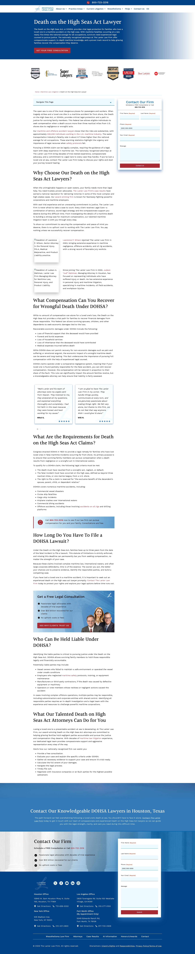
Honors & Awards (129, 936)
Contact (145, 936)
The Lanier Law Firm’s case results (89, 191)
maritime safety (69, 675)
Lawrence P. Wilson (72, 240)
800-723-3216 (100, 2)
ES (148, 9)
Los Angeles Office (86, 894)
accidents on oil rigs (89, 506)
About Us (60, 9)
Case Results (92, 936)
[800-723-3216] (88, 2)
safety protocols (74, 143)
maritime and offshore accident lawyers (56, 131)
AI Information (110, 936)
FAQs (127, 9)
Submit (139, 912)
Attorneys (77, 936)
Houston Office (41, 894)
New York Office (41, 911)
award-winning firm (64, 197)
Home (37, 92)
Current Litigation (95, 9)
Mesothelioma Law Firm (57, 936)
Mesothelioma (114, 9)
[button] (37, 429)
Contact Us (139, 9)
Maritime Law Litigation (49, 92)
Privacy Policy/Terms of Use (148, 946)
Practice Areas (76, 9)
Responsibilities (127, 946)
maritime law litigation (91, 738)
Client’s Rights (108, 946)
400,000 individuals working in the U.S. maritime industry (74, 134)
